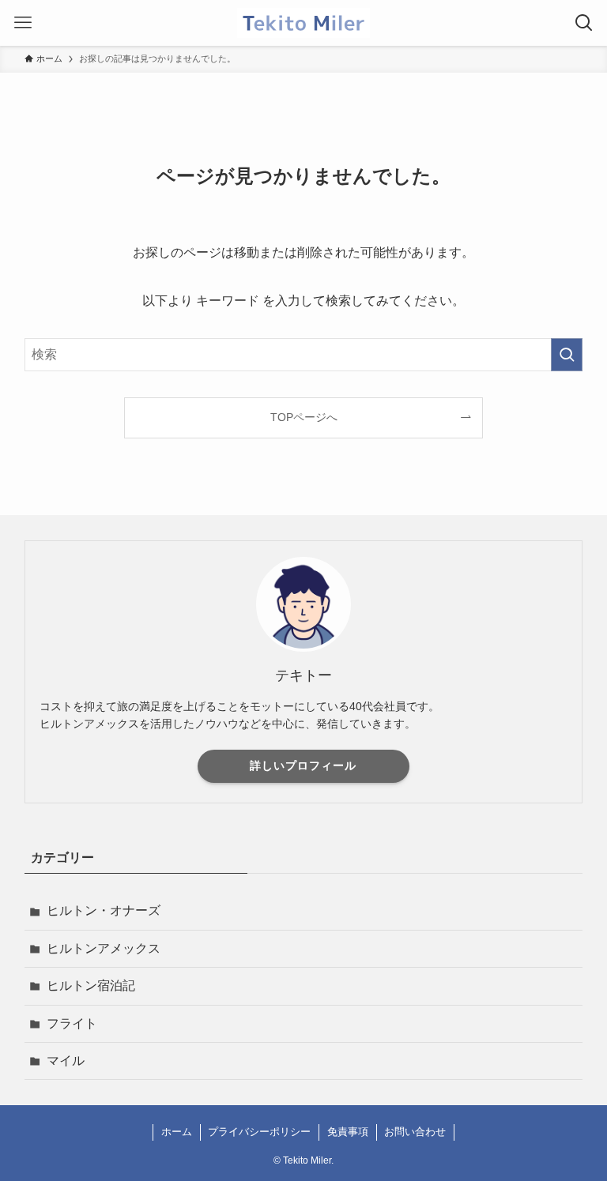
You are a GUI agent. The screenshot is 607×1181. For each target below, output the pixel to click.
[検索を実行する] (566, 354)
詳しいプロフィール (303, 765)
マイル (66, 1060)
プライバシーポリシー (259, 1132)
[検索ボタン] (584, 23)
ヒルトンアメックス (103, 948)
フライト (72, 1023)
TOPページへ (303, 417)
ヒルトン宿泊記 (91, 985)
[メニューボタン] (23, 23)
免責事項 (347, 1132)
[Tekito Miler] (304, 23)
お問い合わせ (415, 1132)
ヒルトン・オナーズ (103, 910)
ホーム (176, 1132)
